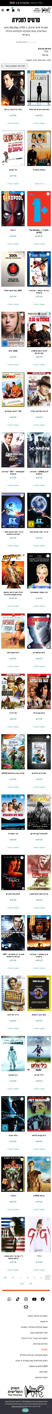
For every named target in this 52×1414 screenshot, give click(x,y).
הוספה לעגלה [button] (39, 123)
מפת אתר (43, 1372)
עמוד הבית (32, 42)
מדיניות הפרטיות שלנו (19, 1406)
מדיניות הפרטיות (40, 1344)
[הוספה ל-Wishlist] (48, 73)
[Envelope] (26, 1307)
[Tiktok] (18, 1299)
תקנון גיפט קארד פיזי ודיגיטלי (34, 1338)
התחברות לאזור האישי (38, 1316)
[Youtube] (34, 1299)
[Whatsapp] (9, 1299)
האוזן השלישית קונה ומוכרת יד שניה (32, 1360)
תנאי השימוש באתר (39, 1332)
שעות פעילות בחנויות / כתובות (34, 1327)
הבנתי (25, 1410)
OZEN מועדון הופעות (38, 1366)
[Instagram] (26, 1299)
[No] (48, 1406)
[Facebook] (43, 1299)
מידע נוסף (39, 183)
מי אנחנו (44, 1321)
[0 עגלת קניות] (13, 10)
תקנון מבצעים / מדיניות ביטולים (34, 1355)
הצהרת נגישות (41, 1377)
